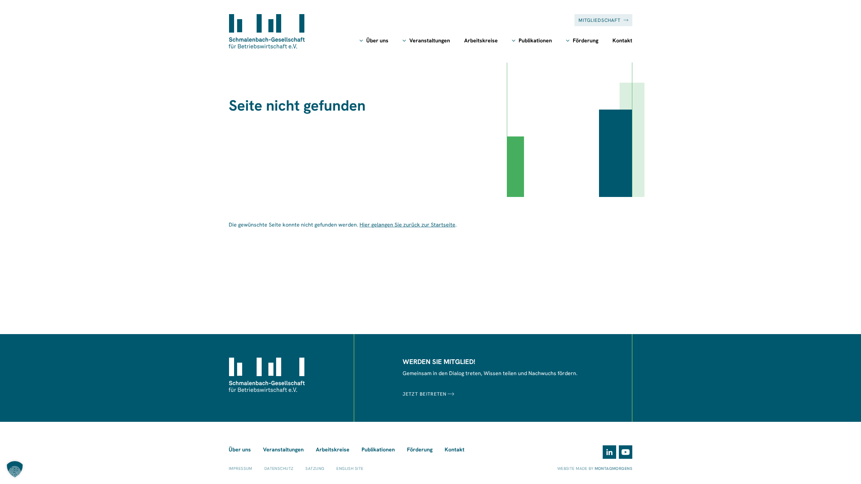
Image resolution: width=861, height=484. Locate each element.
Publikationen (535, 40)
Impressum (240, 468)
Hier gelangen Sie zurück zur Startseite (407, 224)
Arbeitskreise (481, 40)
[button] (15, 469)
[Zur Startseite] (267, 31)
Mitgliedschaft (599, 20)
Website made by (594, 468)
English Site (349, 468)
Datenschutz (279, 468)
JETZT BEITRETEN (425, 394)
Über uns (377, 40)
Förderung (585, 40)
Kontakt (622, 40)
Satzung (314, 468)
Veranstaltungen (429, 40)
